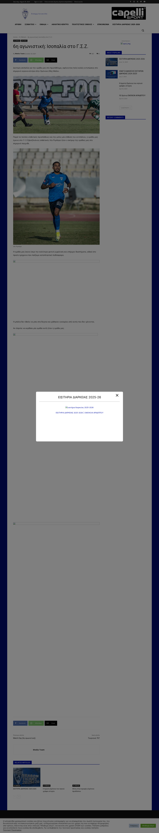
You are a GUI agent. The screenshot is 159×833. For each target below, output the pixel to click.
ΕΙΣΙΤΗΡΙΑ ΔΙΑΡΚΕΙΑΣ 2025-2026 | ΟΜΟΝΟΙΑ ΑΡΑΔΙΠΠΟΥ (79, 413)
